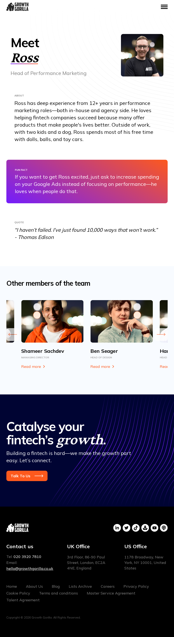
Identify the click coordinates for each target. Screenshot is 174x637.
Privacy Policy (136, 586)
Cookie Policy (18, 593)
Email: (29, 565)
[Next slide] (161, 334)
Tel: (23, 556)
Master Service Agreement (111, 593)
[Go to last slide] (12, 334)
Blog (56, 586)
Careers (108, 586)
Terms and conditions (58, 593)
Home (11, 586)
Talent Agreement (23, 599)
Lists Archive (80, 586)
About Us (34, 586)
